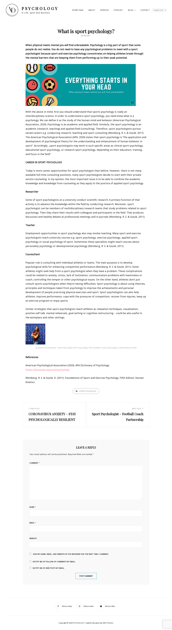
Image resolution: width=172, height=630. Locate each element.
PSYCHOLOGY (40, 8)
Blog (130, 10)
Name (32, 507)
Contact (145, 10)
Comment (34, 463)
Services (104, 10)
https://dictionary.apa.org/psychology (47, 369)
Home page (77, 10)
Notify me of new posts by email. (49, 568)
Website (33, 538)
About (91, 10)
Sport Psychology (87, 391)
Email (32, 523)
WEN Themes (108, 623)
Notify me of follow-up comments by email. (54, 561)
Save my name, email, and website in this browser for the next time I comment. (71, 554)
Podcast (118, 10)
